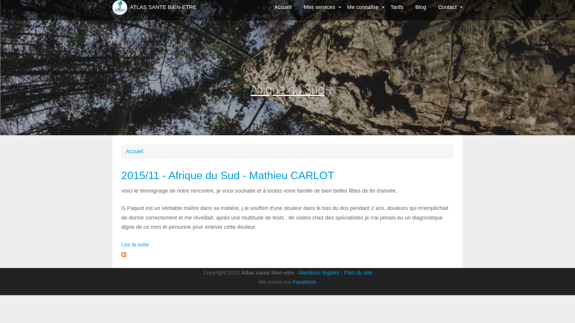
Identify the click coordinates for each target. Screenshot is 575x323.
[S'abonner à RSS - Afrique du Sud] (123, 254)
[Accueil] (119, 7)
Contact (444, 7)
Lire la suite (135, 245)
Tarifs (397, 7)
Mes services (316, 7)
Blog (420, 7)
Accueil (283, 7)
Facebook (304, 282)
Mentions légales (319, 273)
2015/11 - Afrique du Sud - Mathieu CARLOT (227, 175)
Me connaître (360, 7)
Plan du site (358, 273)
